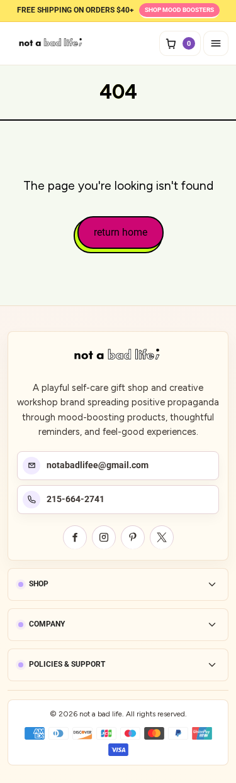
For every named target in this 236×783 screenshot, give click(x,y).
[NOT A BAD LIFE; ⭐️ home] (52, 43)
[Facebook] (75, 537)
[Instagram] (104, 537)
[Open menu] (215, 43)
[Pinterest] (133, 537)
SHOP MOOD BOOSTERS (179, 9)
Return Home (120, 232)
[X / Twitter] (162, 537)
